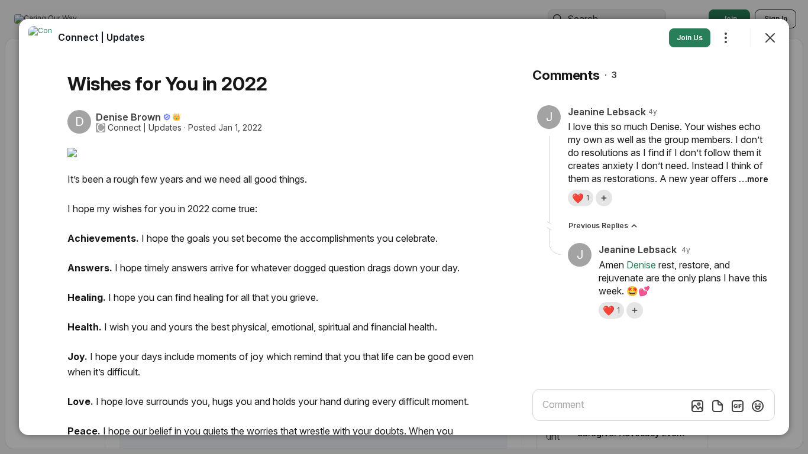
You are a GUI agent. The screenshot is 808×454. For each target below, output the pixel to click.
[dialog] (404, 227)
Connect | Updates (145, 127)
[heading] (101, 37)
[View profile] (40, 38)
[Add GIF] (737, 406)
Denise (641, 265)
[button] (580, 198)
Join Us (690, 37)
